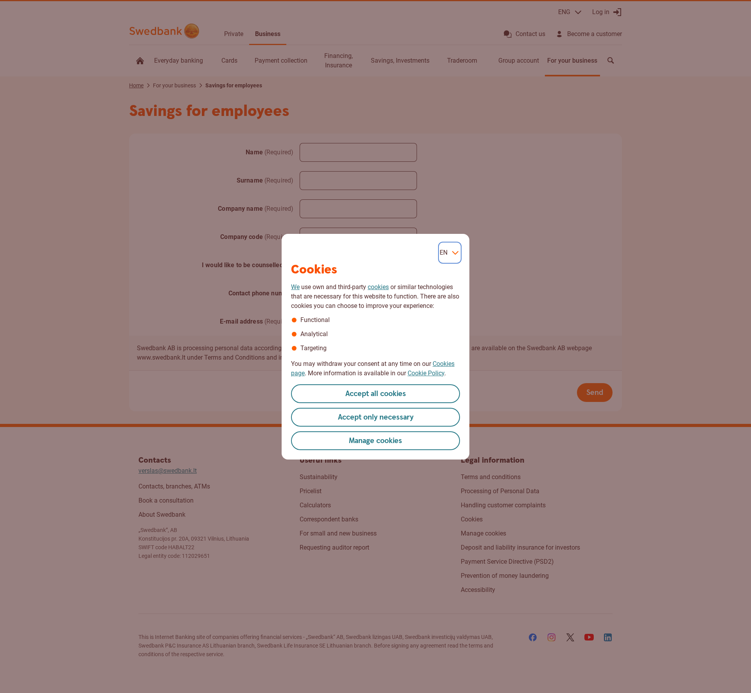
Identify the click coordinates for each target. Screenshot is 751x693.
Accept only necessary (375, 417)
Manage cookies (375, 441)
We (295, 287)
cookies (378, 287)
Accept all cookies (375, 394)
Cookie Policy (426, 373)
